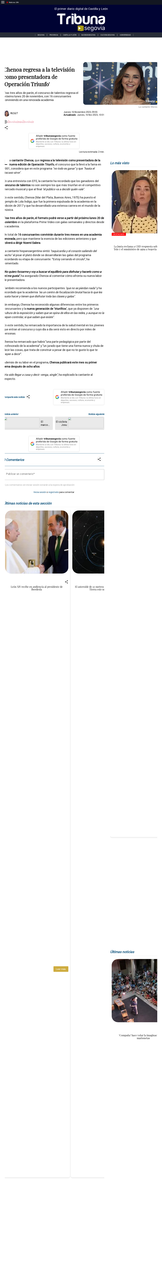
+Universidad (125, 35)
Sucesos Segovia (88, 35)
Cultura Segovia (107, 35)
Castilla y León (69, 35)
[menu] (3, 2)
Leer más (61, 969)
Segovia (41, 35)
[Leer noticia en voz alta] (5, 122)
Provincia (54, 35)
